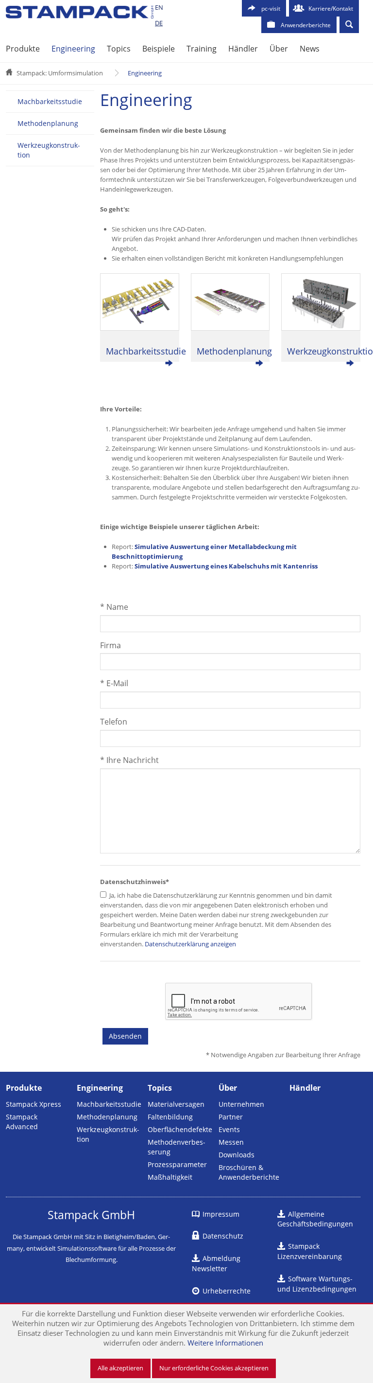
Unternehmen (241, 1104)
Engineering (73, 48)
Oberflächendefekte (180, 1129)
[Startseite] (79, 12)
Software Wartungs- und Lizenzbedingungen (316, 1284)
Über (279, 48)
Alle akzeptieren (120, 1368)
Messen (231, 1142)
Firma (110, 645)
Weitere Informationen (225, 1343)
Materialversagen (176, 1104)
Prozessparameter (177, 1164)
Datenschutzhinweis (134, 881)
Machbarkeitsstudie (49, 101)
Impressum (221, 1214)
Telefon (113, 721)
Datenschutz (223, 1236)
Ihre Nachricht (129, 760)
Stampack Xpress (33, 1104)
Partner (231, 1116)
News (310, 48)
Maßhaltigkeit (170, 1177)
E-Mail (114, 683)
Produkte (23, 48)
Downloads (236, 1154)
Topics (119, 48)
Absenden (125, 1036)
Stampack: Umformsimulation (60, 73)
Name (114, 607)
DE (159, 22)
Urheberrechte (227, 1290)
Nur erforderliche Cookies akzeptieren (214, 1368)
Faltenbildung (170, 1116)
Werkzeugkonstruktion (48, 150)
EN (159, 7)
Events (229, 1129)
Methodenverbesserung (176, 1146)
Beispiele (158, 48)
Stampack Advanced (22, 1121)
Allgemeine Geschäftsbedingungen (315, 1219)
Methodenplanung (47, 123)
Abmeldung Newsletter (216, 1263)
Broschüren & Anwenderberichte (249, 1172)
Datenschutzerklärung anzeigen (189, 944)
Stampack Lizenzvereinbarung (309, 1251)
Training (201, 48)
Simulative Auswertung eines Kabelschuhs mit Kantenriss (226, 566)
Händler (243, 48)
